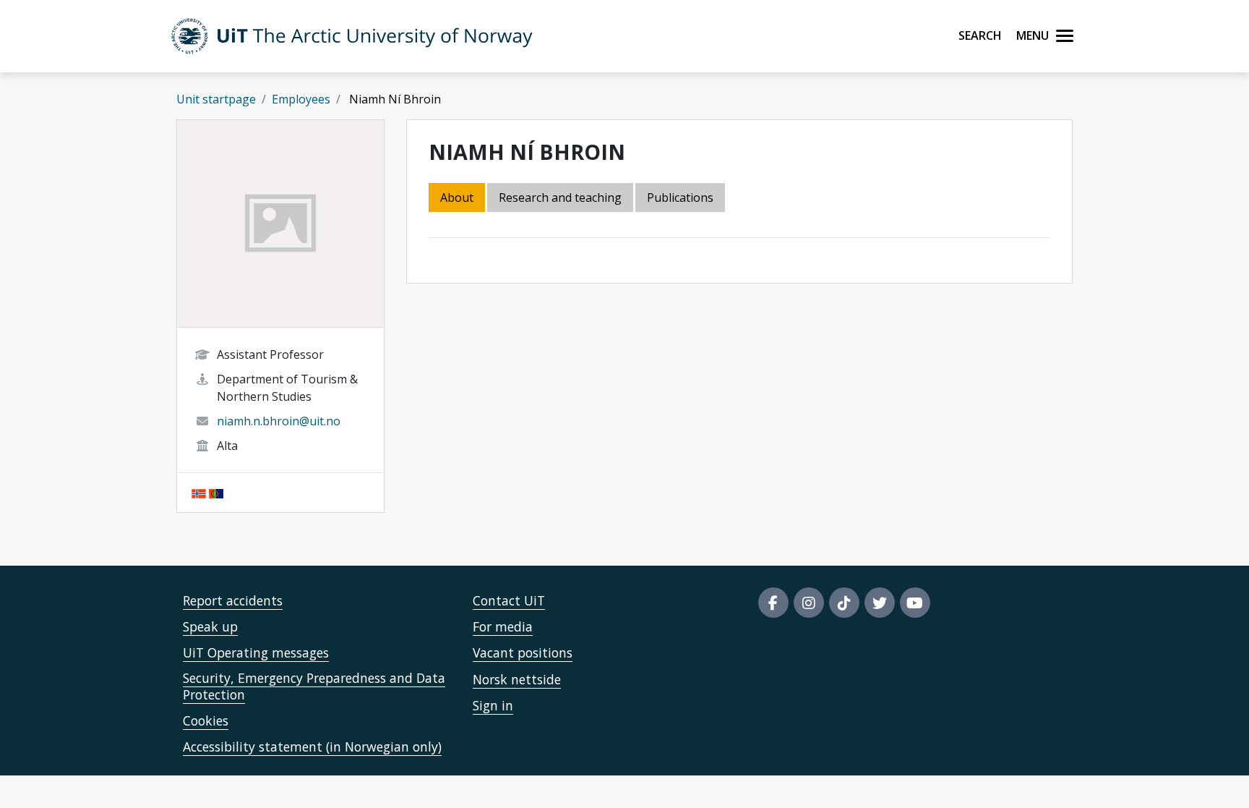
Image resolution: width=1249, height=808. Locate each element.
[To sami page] (216, 493)
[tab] (681, 198)
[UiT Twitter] (879, 602)
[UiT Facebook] (773, 602)
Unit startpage (216, 99)
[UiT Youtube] (915, 602)
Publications (680, 197)
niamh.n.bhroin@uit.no (278, 421)
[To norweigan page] (199, 493)
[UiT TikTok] (844, 602)
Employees (301, 99)
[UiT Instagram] (809, 602)
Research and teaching (560, 197)
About (456, 197)
